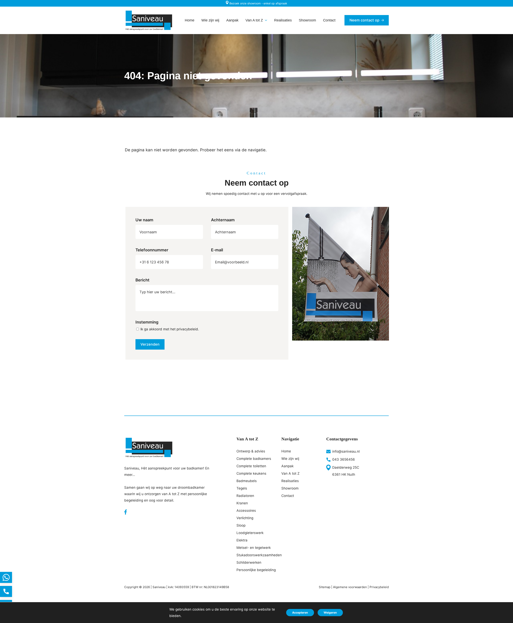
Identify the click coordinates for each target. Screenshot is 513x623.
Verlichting (244, 518)
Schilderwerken (248, 562)
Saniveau (159, 587)
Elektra (241, 540)
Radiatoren (245, 496)
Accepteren (300, 612)
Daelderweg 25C (345, 467)
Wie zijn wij (290, 459)
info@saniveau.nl (346, 451)
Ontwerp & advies (250, 451)
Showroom (290, 488)
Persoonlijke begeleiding (256, 570)
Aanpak (287, 466)
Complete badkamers (253, 459)
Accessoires (246, 511)
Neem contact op (364, 20)
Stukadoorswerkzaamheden (256, 555)
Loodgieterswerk (250, 533)
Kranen (242, 503)
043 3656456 (343, 459)
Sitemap (324, 587)
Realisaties (290, 481)
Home (286, 451)
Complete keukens (251, 473)
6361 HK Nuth (343, 474)
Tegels (241, 488)
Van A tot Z (290, 473)
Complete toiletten (251, 466)
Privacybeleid (379, 587)
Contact (287, 496)
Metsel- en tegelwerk (253, 548)
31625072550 (6, 577)
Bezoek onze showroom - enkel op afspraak (258, 3)
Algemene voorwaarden (350, 587)
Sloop (240, 525)
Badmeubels (246, 481)
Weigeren (330, 612)
